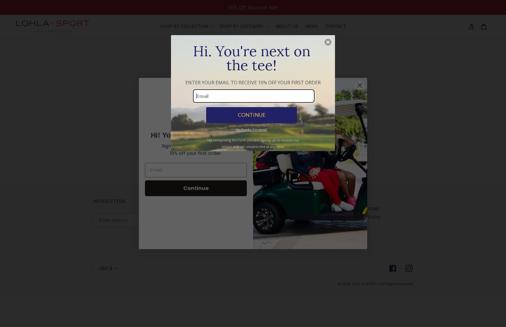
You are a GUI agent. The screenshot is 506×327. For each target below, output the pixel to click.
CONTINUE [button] (252, 115)
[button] (327, 42)
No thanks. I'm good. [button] (251, 129)
